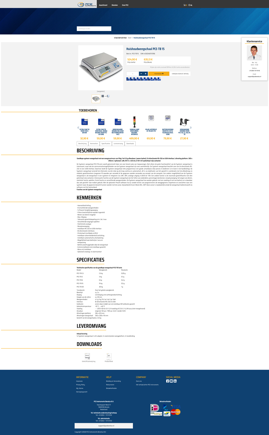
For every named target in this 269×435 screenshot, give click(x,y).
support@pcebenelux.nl (254, 76)
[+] (145, 74)
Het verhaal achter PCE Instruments (147, 384)
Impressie (79, 381)
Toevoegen (158, 74)
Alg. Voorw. (79, 388)
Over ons (139, 381)
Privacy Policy (80, 384)
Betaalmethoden (111, 388)
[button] (78, 128)
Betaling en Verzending (113, 381)
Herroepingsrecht (81, 392)
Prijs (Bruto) (148, 62)
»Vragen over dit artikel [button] (180, 74)
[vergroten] (101, 91)
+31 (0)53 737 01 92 (254, 71)
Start (129, 37)
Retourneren (110, 384)
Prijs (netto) (131, 62)
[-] (141, 74)
